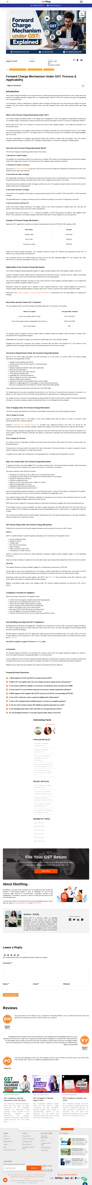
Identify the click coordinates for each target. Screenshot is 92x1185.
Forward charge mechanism (18, 69)
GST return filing (48, 69)
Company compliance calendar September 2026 (43, 799)
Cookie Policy (14, 1177)
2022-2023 (40, 837)
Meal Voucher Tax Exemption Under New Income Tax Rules (77, 1161)
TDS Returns (44, 1150)
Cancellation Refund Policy (28, 1148)
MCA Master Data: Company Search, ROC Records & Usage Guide (77, 1151)
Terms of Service (41, 1175)
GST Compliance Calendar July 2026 (74, 1099)
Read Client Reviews (9, 1150)
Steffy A (32, 61)
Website (66, 984)
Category (50, 59)
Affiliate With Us (8, 1141)
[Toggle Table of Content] (82, 85)
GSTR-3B (52, 577)
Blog (5, 1147)
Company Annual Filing (46, 1144)
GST (49, 63)
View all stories (50, 724)
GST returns (13, 638)
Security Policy (26, 1144)
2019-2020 (40, 826)
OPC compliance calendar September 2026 (42, 786)
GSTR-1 (32, 213)
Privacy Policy (26, 1136)
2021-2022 (40, 834)
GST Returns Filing (54, 65)
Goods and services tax (35, 69)
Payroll (43, 1140)
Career (6, 1144)
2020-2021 (40, 830)
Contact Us (7, 1139)
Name (6, 984)
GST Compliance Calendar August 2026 (43, 1099)
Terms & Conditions (28, 1139)
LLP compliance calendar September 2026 (42, 805)
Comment (7, 963)
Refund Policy (32, 1177)
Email (36, 984)
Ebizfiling (38, 642)
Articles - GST (52, 61)
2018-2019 (40, 823)
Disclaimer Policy (27, 1141)
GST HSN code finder (21, 169)
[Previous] (34, 730)
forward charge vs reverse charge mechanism (33, 293)
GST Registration (46, 1147)
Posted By (33, 59)
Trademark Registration (44, 1136)
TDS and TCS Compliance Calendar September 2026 (43, 793)
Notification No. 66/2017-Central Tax (26, 425)
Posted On (9, 59)
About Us (6, 1136)
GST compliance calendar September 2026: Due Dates (15, 1099)
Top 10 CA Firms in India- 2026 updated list (78, 1140)
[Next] (53, 730)
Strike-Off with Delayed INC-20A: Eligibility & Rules (43, 811)
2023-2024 (40, 841)
